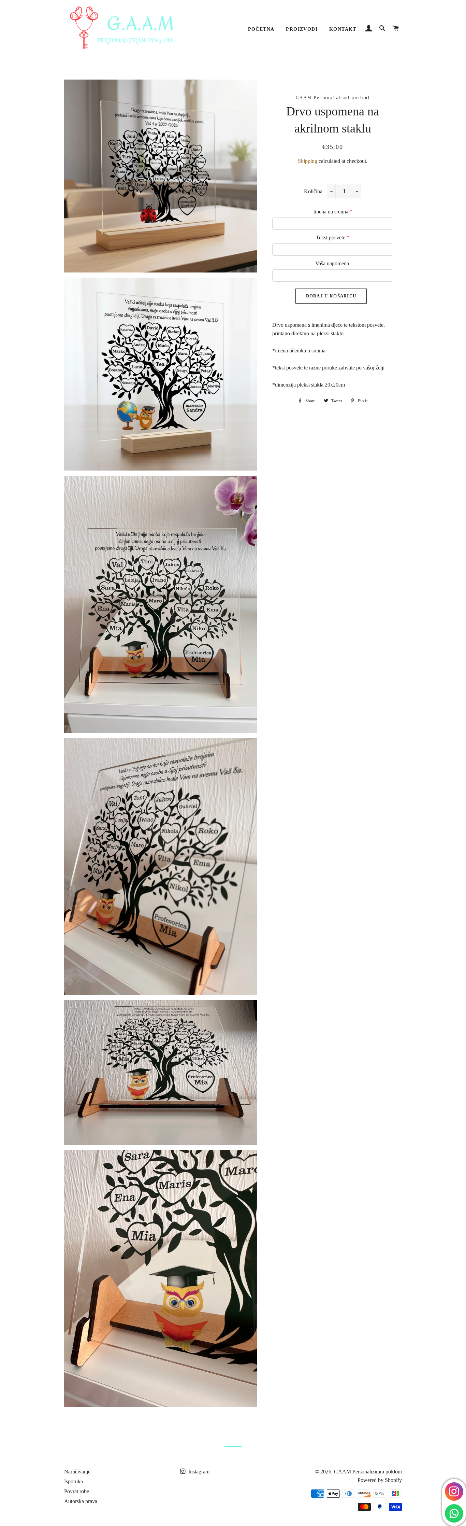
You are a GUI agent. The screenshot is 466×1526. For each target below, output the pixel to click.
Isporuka (73, 1481)
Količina (313, 191)
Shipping (307, 161)
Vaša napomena (332, 263)
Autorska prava (80, 1501)
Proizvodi (302, 29)
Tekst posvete (332, 237)
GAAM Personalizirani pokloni (368, 1471)
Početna (261, 29)
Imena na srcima (332, 211)
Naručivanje (77, 1471)
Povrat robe (76, 1491)
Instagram (198, 1471)
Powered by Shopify (380, 1480)
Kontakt (342, 29)
